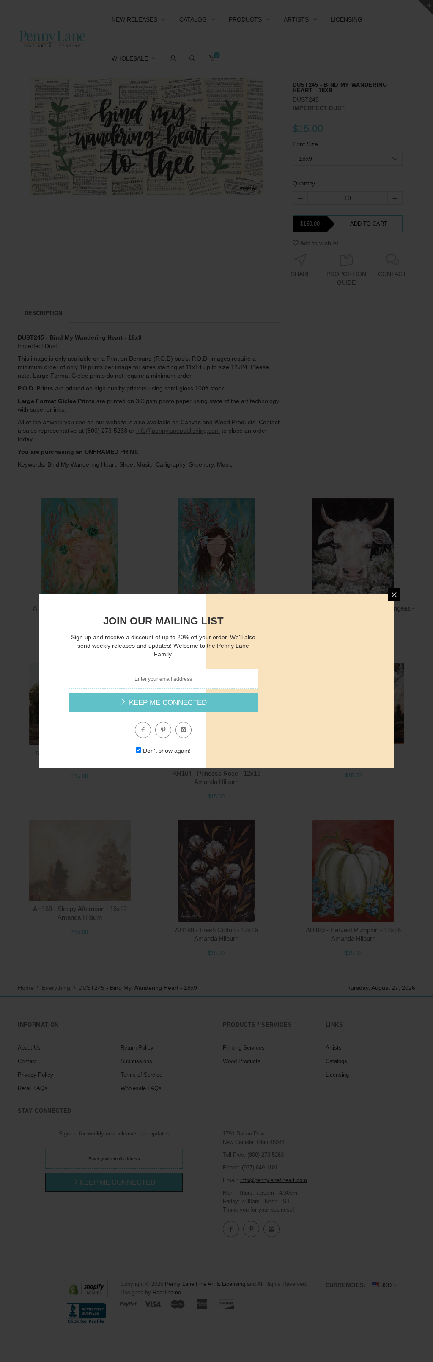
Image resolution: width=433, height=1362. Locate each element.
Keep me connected (167, 703)
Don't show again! (167, 750)
